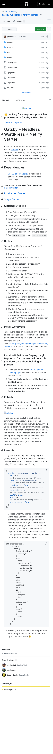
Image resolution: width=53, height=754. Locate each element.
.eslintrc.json (12, 67)
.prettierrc (11, 78)
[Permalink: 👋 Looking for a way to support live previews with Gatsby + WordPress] (2, 116)
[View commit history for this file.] (47, 36)
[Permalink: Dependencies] (2, 167)
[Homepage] (26, 4)
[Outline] (50, 100)
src (8, 52)
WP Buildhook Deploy (18, 174)
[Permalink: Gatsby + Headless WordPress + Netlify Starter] (2, 134)
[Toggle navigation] (4, 4)
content (10, 42)
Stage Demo (11, 199)
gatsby (10, 47)
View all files (26, 93)
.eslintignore (12, 62)
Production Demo (14, 193)
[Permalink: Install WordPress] (2, 326)
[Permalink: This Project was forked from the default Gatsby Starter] (2, 186)
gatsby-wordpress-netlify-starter (20, 15)
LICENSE (10, 88)
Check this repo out (13, 122)
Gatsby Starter (11, 188)
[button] (46, 470)
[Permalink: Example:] (2, 450)
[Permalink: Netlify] (2, 241)
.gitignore (11, 73)
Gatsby (14, 149)
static (9, 57)
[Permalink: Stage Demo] (2, 199)
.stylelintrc (11, 83)
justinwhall (10, 11)
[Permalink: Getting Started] (2, 205)
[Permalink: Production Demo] (2, 193)
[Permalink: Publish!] (2, 397)
